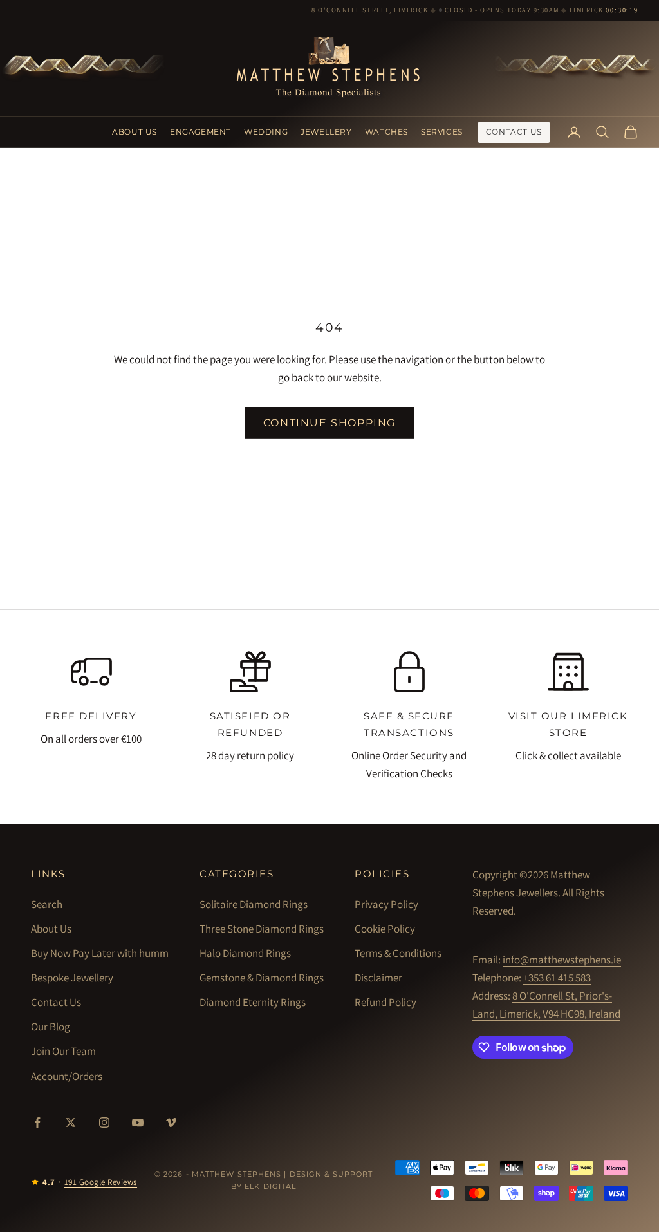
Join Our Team (63, 1051)
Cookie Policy (385, 929)
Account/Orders (66, 1076)
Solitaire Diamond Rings (254, 904)
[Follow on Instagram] (104, 1122)
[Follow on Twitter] (70, 1122)
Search (46, 904)
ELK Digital (270, 1186)
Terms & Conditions (398, 953)
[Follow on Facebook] (37, 1122)
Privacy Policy (386, 904)
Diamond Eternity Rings (253, 1002)
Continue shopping (329, 423)
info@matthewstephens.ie (562, 959)
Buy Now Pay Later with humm (100, 953)
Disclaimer (378, 978)
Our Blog (50, 1026)
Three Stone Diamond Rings (262, 929)
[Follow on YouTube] (137, 1122)
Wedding (266, 132)
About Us (134, 132)
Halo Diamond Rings (245, 953)
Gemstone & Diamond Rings (262, 978)
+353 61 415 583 (557, 978)
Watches (386, 132)
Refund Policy (385, 1002)
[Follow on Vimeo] (171, 1122)
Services (442, 132)
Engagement (200, 132)
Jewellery (326, 132)
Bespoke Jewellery (72, 978)
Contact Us (514, 132)
